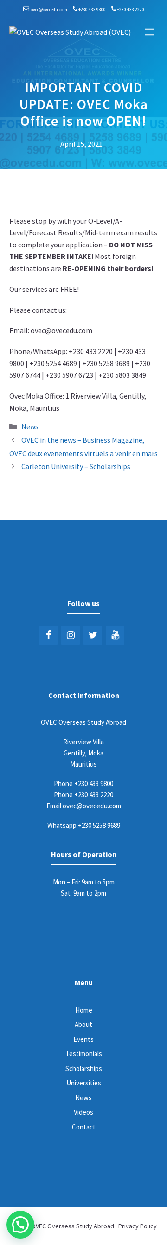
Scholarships (83, 1068)
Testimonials (83, 1053)
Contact (84, 1126)
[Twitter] (93, 635)
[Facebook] (48, 635)
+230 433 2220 (130, 9)
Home (83, 1010)
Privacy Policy (137, 1226)
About (83, 1024)
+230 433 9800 (92, 9)
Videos (83, 1112)
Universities (83, 1082)
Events (83, 1039)
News (30, 426)
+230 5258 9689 (99, 825)
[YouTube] (115, 635)
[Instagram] (70, 635)
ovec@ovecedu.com (49, 9)
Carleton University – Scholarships (75, 466)
